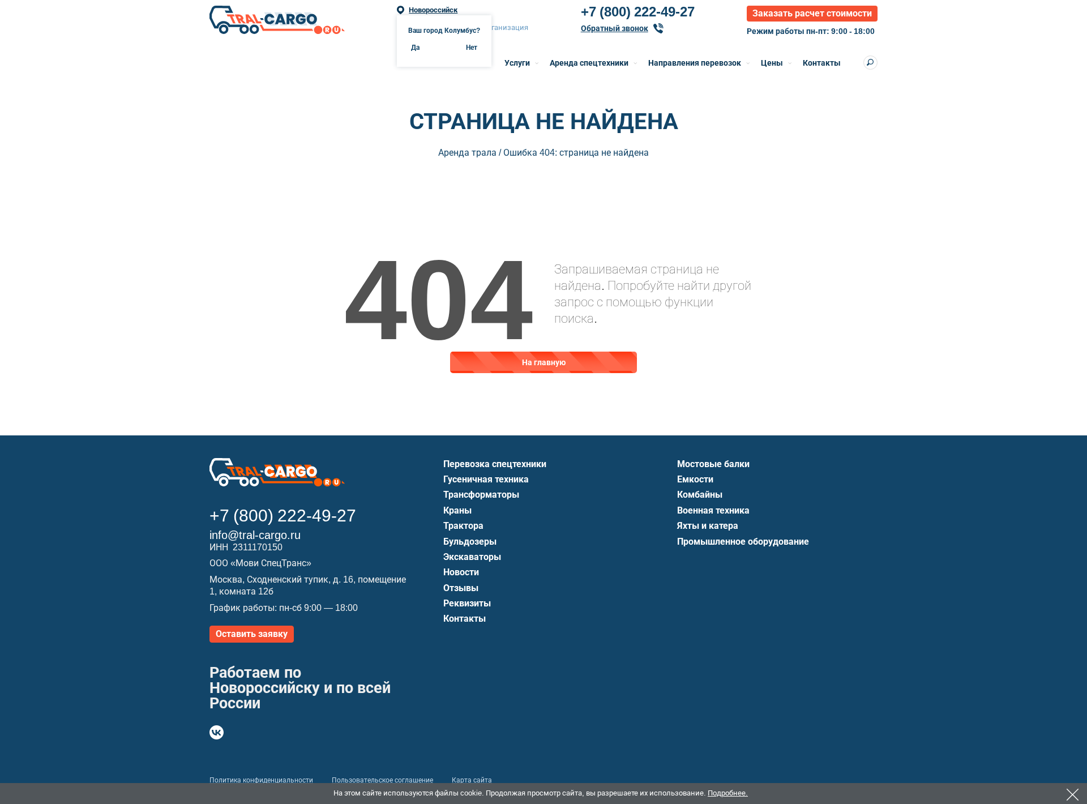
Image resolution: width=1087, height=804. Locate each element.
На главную (544, 362)
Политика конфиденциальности (261, 780)
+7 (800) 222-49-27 (638, 12)
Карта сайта (472, 780)
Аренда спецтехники (589, 62)
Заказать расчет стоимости (812, 13)
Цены (772, 62)
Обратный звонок (614, 28)
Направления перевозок (694, 62)
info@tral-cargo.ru (255, 535)
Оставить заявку (252, 633)
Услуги (517, 62)
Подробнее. (728, 793)
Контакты (822, 62)
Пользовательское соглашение (382, 780)
